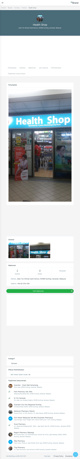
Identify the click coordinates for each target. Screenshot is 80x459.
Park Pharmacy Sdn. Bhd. (23, 392)
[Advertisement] (40, 50)
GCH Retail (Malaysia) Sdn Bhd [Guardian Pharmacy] (33, 418)
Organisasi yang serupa (16, 74)
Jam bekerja (43, 68)
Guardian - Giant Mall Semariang (26, 385)
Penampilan (12, 68)
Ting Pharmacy (19, 447)
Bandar (10, 8)
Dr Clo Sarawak (20, 398)
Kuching (17, 8)
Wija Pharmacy (19, 441)
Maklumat (32, 68)
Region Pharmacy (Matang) (24, 432)
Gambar (22, 68)
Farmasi (24, 8)
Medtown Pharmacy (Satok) (24, 411)
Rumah (3, 8)
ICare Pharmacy (20, 424)
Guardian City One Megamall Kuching (27, 405)
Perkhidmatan (56, 68)
